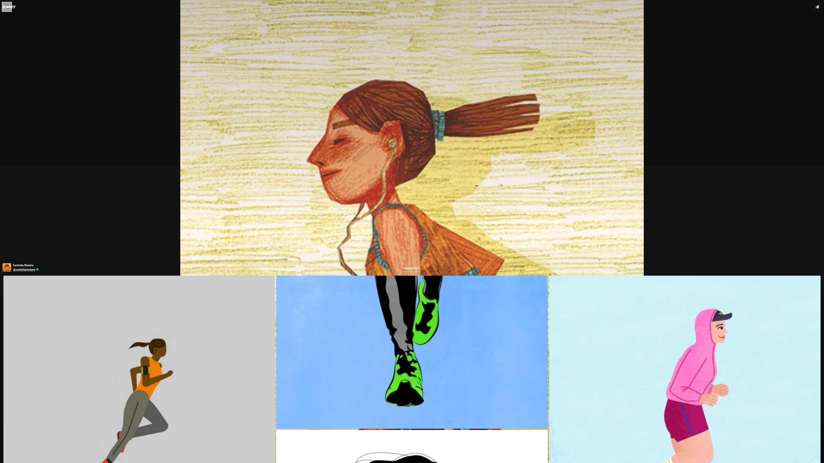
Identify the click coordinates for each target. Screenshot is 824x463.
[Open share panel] (817, 7)
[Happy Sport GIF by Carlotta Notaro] (412, 231)
